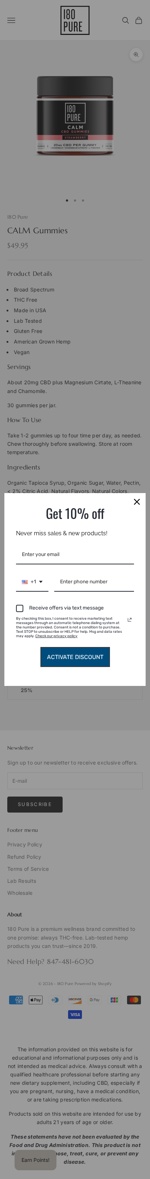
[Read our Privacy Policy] (129, 619)
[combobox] (32, 582)
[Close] (137, 502)
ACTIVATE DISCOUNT (75, 657)
